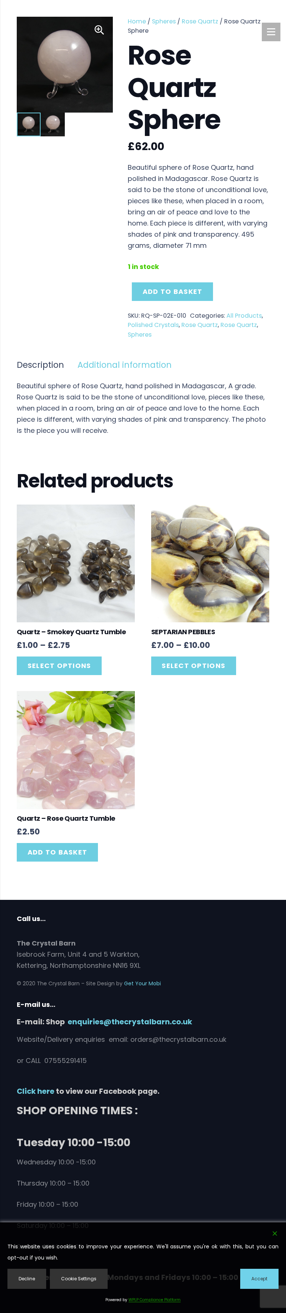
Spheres (164, 21)
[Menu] (271, 32)
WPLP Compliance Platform (154, 1300)
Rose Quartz (200, 21)
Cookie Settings (78, 1278)
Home (137, 21)
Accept (259, 1278)
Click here (35, 1091)
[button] (99, 30)
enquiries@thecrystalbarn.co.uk (130, 1022)
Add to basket (172, 291)
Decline (27, 1278)
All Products (244, 315)
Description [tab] (40, 365)
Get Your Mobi (142, 983)
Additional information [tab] (124, 365)
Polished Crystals (153, 325)
